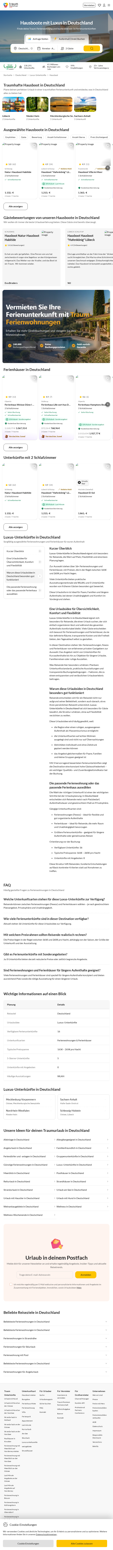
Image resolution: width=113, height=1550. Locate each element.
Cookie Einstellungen (28, 1543)
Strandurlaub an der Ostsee (12, 1425)
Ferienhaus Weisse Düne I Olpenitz (23, 404)
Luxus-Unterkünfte (38, 75)
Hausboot (54, 75)
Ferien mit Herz (99, 1403)
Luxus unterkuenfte (30, 1442)
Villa (23, 1412)
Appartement (27, 1421)
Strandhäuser (27, 1451)
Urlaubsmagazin (46, 1399)
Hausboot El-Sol (86, 492)
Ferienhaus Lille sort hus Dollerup (58, 404)
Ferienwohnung (28, 1408)
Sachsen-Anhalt (82, 115)
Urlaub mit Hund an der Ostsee (12, 1404)
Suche (42, 1395)
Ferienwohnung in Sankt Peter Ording (11, 1518)
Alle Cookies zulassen (82, 1543)
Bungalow (26, 1399)
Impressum (97, 1430)
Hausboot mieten (29, 1395)
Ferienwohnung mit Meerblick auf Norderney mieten (12, 1448)
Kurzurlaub (26, 1429)
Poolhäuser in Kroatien (9, 1439)
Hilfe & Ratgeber (63, 1409)
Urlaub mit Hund (11, 1399)
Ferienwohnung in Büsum (11, 1496)
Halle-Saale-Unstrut (69, 1103)
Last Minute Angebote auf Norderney (9, 1488)
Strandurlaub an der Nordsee (12, 1432)
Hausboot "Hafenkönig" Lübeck (57, 172)
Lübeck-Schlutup (76, 232)
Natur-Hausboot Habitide (18, 172)
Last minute (26, 1425)
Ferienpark (26, 1416)
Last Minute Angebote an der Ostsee (10, 1478)
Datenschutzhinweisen (46, 1534)
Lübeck (6, 115)
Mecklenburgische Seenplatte (66, 115)
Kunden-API (80, 1403)
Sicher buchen (45, 1403)
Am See (25, 1433)
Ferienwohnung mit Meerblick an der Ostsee (12, 1468)
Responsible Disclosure (97, 1436)
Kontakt (43, 1412)
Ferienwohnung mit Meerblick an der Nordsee (12, 1458)
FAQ (41, 1408)
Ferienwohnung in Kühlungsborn (11, 1503)
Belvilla (95, 1446)
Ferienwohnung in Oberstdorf (11, 1510)
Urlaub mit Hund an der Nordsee (12, 1411)
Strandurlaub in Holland (10, 1418)
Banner (60, 1413)
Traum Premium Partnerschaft (63, 1403)
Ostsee (9, 1103)
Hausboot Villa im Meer (90, 172)
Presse (95, 1399)
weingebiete (26, 1446)
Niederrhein (32, 115)
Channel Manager (82, 1399)
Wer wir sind (98, 1395)
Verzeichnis (97, 1442)
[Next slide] (107, 168)
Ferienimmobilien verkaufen (100, 1416)
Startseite (8, 75)
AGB (94, 1422)
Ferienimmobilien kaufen (100, 1409)
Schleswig (9, 232)
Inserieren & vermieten (62, 1396)
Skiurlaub (26, 1438)
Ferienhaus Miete (29, 1403)
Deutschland (20, 75)
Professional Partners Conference (80, 1410)
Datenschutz (98, 1426)
